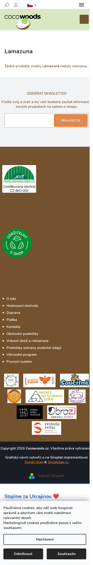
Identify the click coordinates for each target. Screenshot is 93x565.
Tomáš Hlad (33, 462)
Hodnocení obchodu (22, 305)
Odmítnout (23, 553)
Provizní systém (19, 361)
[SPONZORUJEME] (14, 396)
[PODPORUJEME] (11, 380)
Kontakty (14, 327)
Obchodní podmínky (22, 334)
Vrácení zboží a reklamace (28, 341)
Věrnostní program (22, 354)
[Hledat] (6, 5)
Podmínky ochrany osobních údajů (34, 348)
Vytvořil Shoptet (51, 475)
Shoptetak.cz (58, 462)
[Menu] (81, 5)
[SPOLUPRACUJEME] (39, 380)
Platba (12, 319)
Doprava (13, 312)
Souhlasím (66, 553)
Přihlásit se (70, 120)
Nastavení (44, 539)
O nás (11, 298)
